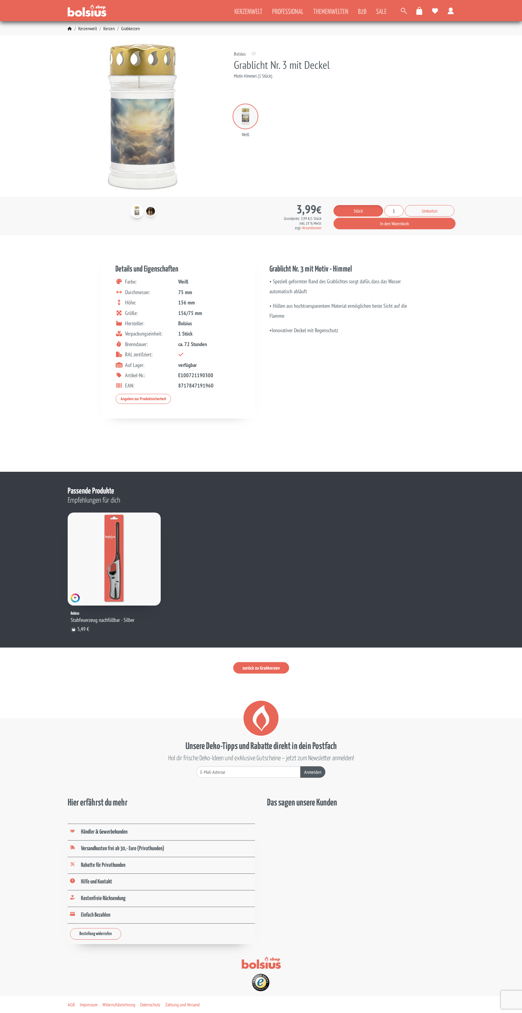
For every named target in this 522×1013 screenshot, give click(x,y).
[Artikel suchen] (404, 10)
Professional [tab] (288, 11)
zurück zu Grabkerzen (261, 668)
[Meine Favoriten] (435, 10)
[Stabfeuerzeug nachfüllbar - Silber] (114, 559)
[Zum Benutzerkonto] (451, 10)
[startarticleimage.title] (136, 211)
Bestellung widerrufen (95, 933)
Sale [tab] (381, 11)
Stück (358, 211)
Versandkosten (311, 227)
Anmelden (312, 772)
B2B (362, 11)
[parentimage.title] (150, 211)
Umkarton (429, 211)
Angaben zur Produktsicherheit (143, 398)
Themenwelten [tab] (330, 11)
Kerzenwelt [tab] (248, 11)
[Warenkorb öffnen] (419, 10)
